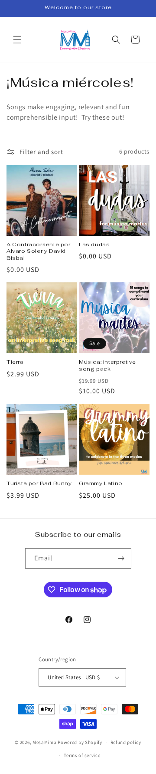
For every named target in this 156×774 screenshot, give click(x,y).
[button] (17, 39)
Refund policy (125, 742)
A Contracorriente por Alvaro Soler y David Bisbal (38, 251)
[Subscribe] (121, 558)
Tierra (15, 362)
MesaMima (44, 742)
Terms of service (82, 755)
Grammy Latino (101, 483)
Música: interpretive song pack (107, 365)
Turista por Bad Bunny (39, 483)
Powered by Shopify (80, 742)
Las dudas (94, 244)
